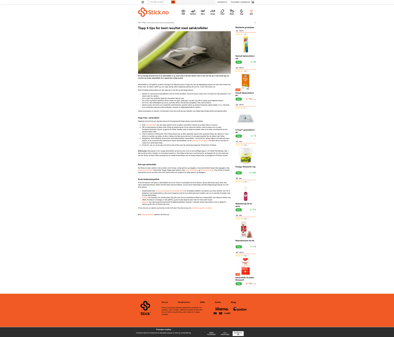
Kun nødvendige (225, 333)
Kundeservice (222, 2)
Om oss (165, 302)
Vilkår (202, 302)
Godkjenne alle (238, 333)
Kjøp (238, 62)
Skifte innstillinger (211, 333)
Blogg (233, 302)
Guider (218, 302)
